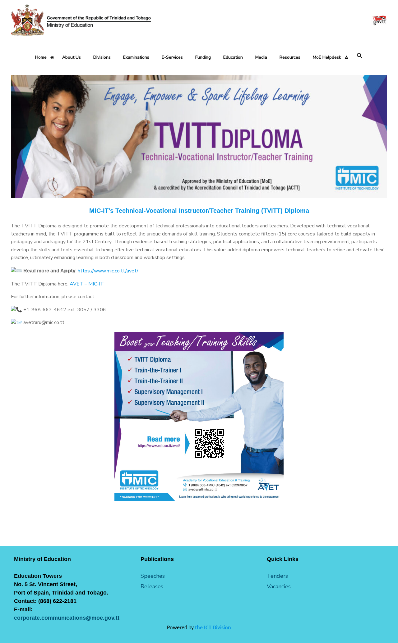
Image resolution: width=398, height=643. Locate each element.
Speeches (153, 576)
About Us (71, 57)
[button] (359, 56)
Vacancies (279, 586)
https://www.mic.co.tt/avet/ (108, 270)
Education (233, 57)
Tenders (277, 576)
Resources (290, 57)
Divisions (102, 57)
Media (261, 57)
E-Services (172, 57)
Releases (152, 586)
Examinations (136, 57)
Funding (203, 57)
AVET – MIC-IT (87, 283)
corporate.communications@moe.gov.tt (66, 618)
